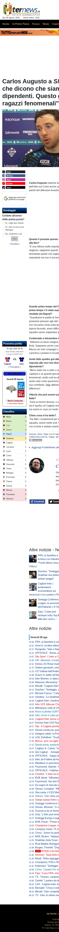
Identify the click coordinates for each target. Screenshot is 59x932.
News (39, 434)
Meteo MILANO (14, 374)
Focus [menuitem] (35, 24)
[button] (14, 238)
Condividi (38, 501)
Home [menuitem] (5, 24)
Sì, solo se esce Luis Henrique (14, 228)
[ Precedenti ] (14, 367)
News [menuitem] (46, 24)
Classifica (8, 411)
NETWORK (52, 914)
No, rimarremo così (13, 234)
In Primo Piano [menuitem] (20, 24)
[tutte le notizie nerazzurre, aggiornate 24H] (21, 9)
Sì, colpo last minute (14, 223)
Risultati (14, 244)
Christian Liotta (38, 437)
